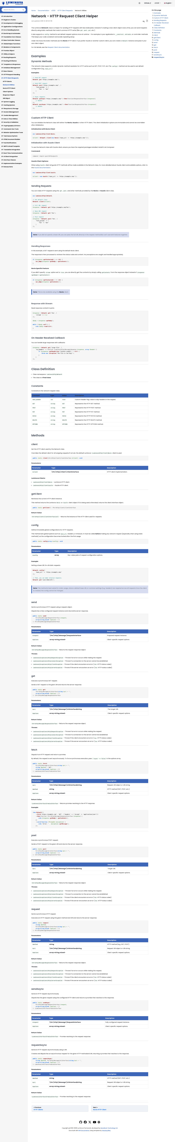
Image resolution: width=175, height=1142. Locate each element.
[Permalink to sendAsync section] (45, 988)
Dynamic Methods (41, 61)
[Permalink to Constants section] (44, 385)
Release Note (7, 167)
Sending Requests (41, 186)
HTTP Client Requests (10, 78)
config (34, 525)
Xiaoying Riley (106, 1130)
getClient (36, 494)
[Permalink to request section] (41, 909)
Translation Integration (10, 150)
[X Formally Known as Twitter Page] (89, 1122)
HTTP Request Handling (10, 74)
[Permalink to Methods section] (45, 435)
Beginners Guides (8, 20)
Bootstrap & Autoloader (10, 33)
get (33, 676)
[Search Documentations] (23, 10)
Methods (37, 435)
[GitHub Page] (80, 1122)
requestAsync (39, 1045)
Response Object (9, 95)
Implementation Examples (11, 163)
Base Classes (7, 71)
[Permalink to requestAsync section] (48, 1044)
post (33, 835)
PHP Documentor (83, 1130)
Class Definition (43, 369)
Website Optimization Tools (12, 132)
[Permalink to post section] (37, 835)
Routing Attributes (9, 61)
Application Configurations (12, 27)
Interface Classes (8, 160)
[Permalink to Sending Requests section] (52, 185)
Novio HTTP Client (9, 88)
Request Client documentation (59, 47)
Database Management (10, 68)
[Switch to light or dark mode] (139, 3)
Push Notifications (8, 143)
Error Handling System (10, 30)
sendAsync (37, 989)
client (34, 444)
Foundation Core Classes (11, 37)
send (34, 602)
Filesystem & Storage (9, 108)
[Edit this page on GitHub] (147, 21)
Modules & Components (10, 47)
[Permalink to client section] (39, 444)
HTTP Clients (7, 81)
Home (33, 10)
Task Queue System (9, 136)
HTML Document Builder (10, 139)
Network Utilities (8, 85)
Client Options (8, 91)
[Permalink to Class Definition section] (56, 369)
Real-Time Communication (12, 153)
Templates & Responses (10, 64)
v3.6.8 (53, 10)
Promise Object (7, 50)
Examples (38, 56)
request (35, 909)
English (168, 3)
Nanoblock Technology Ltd (109, 1128)
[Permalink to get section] (36, 676)
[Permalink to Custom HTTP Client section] (55, 117)
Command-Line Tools (10, 129)
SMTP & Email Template (10, 146)
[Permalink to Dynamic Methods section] (53, 61)
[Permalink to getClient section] (43, 493)
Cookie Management (9, 115)
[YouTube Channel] (94, 1122)
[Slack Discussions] (99, 1122)
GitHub (146, 3)
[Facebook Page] (85, 1122)
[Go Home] (12, 3)
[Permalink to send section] (38, 602)
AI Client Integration (9, 156)
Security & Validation (9, 122)
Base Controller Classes (10, 40)
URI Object (6, 98)
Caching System (8, 105)
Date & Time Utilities (9, 119)
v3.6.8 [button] (157, 3)
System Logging (8, 102)
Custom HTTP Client (42, 118)
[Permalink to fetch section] (38, 749)
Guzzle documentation (42, 168)
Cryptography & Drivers (10, 126)
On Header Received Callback (48, 338)
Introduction (6, 16)
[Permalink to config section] (39, 525)
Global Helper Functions (10, 44)
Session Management (10, 112)
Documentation (43, 10)
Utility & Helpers (8, 54)
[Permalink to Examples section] (47, 56)
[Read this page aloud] (143, 21)
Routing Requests (8, 57)
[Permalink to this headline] (100, 16)
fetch (34, 750)
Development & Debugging (12, 23)
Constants (37, 386)
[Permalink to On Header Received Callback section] (66, 337)
